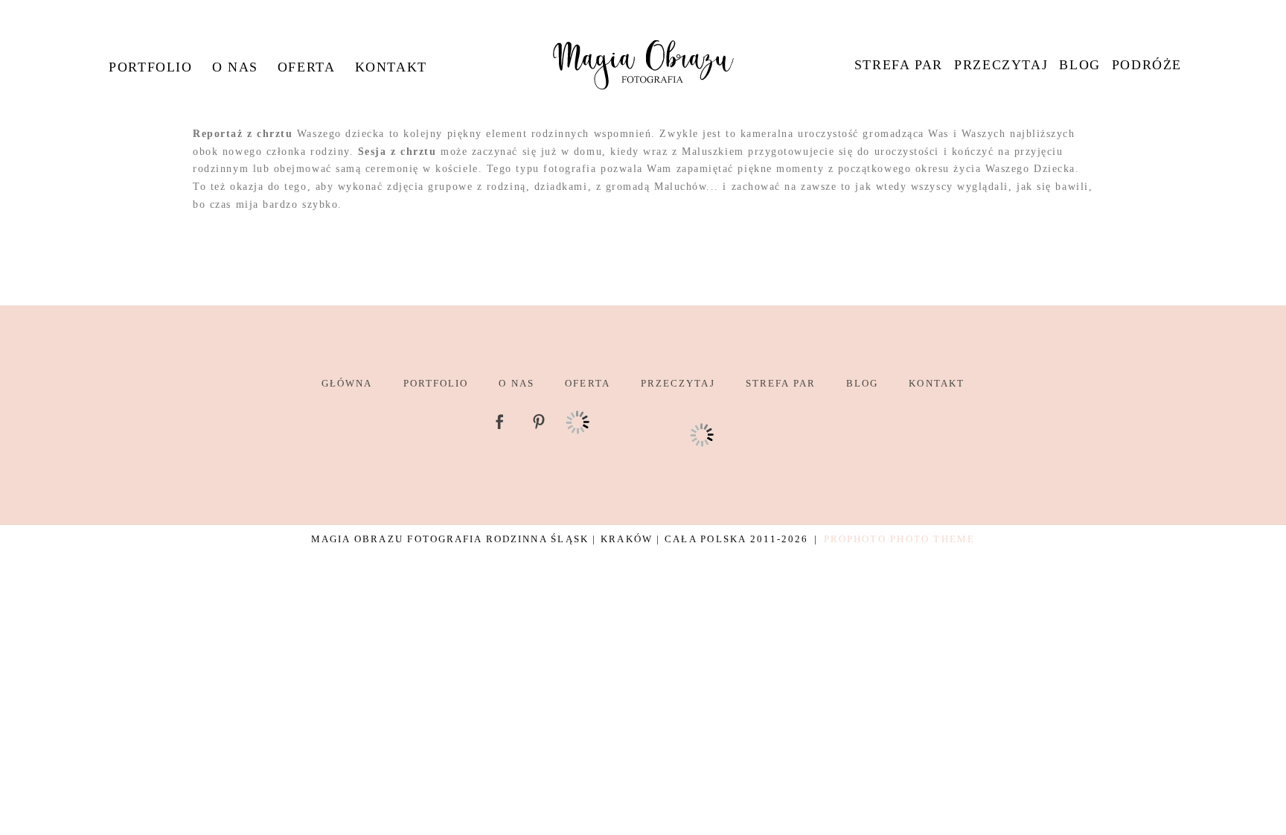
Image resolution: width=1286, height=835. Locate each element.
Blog (1079, 64)
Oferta (307, 67)
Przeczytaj (1001, 64)
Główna (347, 383)
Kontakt (391, 67)
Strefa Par (898, 64)
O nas (235, 67)
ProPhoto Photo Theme (899, 539)
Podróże (1147, 64)
